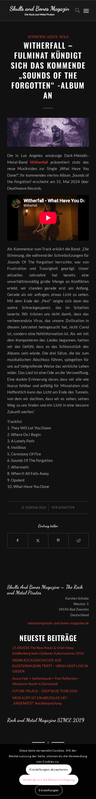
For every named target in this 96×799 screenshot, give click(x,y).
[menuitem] (75, 10)
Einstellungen (49, 790)
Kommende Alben (42, 37)
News (64, 37)
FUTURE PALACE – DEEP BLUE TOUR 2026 (45, 691)
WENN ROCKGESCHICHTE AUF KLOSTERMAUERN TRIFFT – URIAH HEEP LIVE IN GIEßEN (50, 665)
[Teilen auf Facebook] (17, 540)
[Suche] (75, 10)
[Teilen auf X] (38, 540)
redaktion (66, 507)
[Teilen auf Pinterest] (58, 540)
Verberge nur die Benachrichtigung (49, 780)
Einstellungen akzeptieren (48, 769)
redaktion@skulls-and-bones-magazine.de (58, 623)
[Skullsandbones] (39, 10)
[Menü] (86, 10)
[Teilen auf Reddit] (79, 540)
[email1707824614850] (48, 132)
